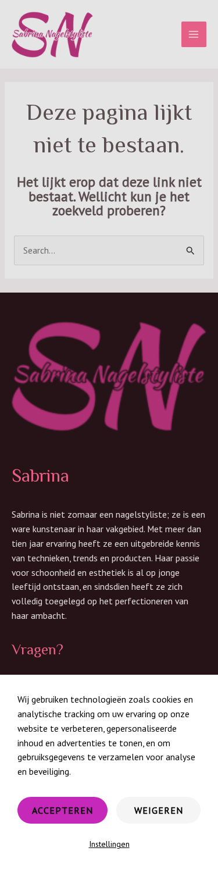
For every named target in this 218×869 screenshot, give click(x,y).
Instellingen (109, 844)
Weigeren (158, 810)
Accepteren (62, 810)
